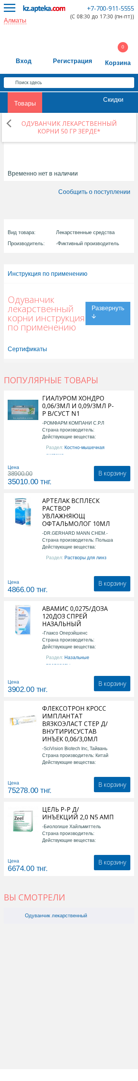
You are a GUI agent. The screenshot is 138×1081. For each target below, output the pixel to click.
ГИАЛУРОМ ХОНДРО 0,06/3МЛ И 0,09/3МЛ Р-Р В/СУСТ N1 (78, 405)
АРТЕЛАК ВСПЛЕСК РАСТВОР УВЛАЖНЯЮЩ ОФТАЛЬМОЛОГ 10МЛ (76, 512)
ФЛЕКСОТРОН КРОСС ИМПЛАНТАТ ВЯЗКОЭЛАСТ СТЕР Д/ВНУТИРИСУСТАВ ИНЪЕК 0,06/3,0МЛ (75, 724)
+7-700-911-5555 (110, 8)
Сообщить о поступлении (94, 192)
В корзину (112, 473)
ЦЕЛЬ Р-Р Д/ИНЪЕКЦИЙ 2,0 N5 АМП (78, 813)
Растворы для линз (85, 557)
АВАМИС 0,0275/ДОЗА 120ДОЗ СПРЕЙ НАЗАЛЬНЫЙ (75, 616)
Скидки (113, 99)
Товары (25, 103)
